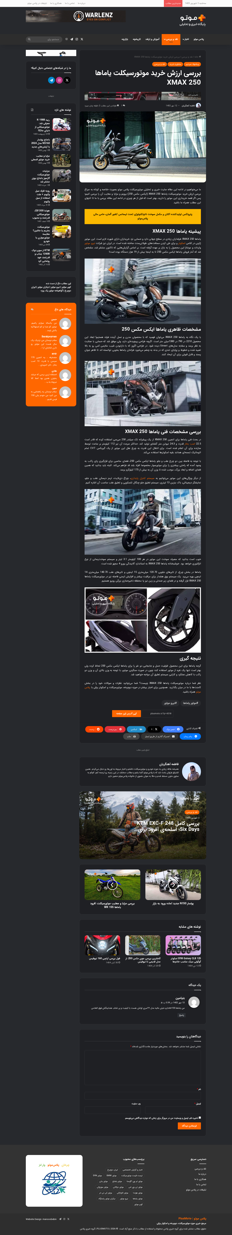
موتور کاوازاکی (122, 1192)
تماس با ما (70, 3)
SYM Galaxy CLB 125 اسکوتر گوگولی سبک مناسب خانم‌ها (186, 960)
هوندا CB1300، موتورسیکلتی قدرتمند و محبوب (41, 214)
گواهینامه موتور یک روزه (52, 290)
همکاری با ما (56, 3)
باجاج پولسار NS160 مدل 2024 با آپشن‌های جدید (40, 143)
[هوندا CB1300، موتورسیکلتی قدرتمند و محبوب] (61, 215)
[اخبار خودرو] (143, 96)
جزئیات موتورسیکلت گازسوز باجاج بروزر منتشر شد (41, 176)
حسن (54, 319)
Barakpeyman (49, 337)
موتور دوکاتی (118, 1187)
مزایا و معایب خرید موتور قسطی (40, 157)
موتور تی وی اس (135, 1187)
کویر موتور (66, 287)
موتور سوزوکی (102, 1187)
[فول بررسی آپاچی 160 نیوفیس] (102, 945)
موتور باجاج (117, 1181)
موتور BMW (112, 1175)
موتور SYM (97, 1175)
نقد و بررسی (172, 39)
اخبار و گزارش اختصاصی (132, 1169)
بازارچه (125, 39)
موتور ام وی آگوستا (134, 1181)
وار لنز (42, 1165)
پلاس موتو (199, 39)
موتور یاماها (189, 703)
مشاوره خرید (175, 64)
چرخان (65, 1165)
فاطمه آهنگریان (188, 105)
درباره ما (81, 3)
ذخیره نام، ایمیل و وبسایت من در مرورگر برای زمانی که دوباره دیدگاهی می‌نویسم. (161, 1118)
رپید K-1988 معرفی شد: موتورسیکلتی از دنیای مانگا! (42, 125)
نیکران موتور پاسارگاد (106, 1198)
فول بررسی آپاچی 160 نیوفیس (104, 958)
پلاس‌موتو (53, 1165)
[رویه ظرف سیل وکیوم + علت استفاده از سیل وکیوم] (61, 195)
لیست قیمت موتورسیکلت (131, 1175)
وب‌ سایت (136, 1103)
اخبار (187, 39)
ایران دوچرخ (112, 1169)
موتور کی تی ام (105, 1192)
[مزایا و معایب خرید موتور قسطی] (61, 160)
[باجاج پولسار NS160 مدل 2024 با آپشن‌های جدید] (61, 144)
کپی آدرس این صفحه (126, 713)
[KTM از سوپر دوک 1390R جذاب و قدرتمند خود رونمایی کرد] (61, 255)
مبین (54, 388)
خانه (196, 57)
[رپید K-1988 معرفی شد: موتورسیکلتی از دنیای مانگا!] (61, 124)
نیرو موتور (90, 243)
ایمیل (197, 1103)
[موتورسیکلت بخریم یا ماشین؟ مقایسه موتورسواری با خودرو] (61, 231)
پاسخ (181, 1015)
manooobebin (50, 1219)
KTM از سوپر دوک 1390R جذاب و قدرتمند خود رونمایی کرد (41, 256)
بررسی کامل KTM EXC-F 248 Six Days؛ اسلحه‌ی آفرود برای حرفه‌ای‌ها (168, 829)
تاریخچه (137, 39)
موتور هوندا (137, 1192)
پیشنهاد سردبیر (192, 64)
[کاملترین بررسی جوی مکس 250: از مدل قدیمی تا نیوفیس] (142, 945)
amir (54, 354)
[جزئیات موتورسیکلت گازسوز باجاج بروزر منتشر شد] (61, 175)
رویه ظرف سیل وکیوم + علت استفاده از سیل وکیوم (42, 196)
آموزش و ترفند (152, 39)
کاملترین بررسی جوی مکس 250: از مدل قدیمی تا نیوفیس (143, 960)
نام (199, 1089)
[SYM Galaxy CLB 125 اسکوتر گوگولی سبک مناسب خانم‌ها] (183, 945)
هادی (54, 371)
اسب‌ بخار (190, 444)
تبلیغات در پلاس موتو (37, 3)
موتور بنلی (103, 1181)
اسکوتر (181, 243)
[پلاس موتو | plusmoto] (192, 20)
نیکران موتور (43, 287)
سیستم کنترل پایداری (142, 478)
